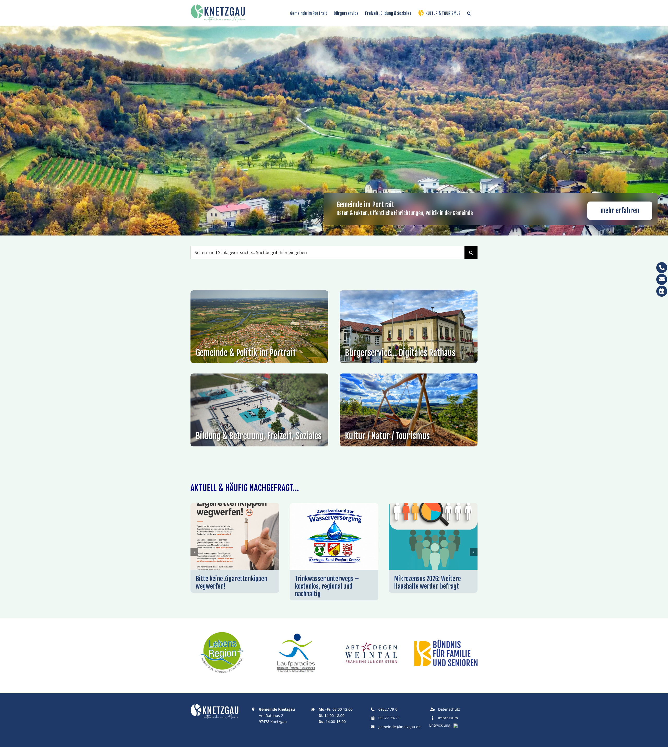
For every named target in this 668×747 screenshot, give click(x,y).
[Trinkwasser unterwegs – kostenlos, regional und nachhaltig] (334, 506)
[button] (469, 13)
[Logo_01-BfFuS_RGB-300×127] (446, 642)
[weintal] (371, 630)
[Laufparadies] (296, 630)
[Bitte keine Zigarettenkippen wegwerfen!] (234, 506)
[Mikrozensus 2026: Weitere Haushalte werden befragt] (433, 506)
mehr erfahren (619, 210)
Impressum (448, 717)
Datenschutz (449, 709)
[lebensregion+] (222, 630)
